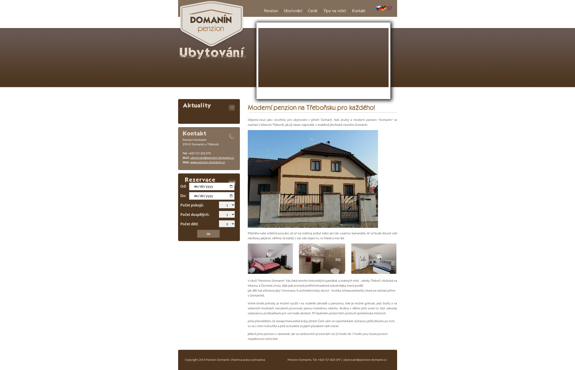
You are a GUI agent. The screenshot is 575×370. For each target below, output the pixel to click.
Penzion (271, 10)
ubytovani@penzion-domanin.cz (212, 158)
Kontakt (359, 10)
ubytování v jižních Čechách (312, 120)
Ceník (312, 10)
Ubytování (293, 10)
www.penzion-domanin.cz (207, 162)
